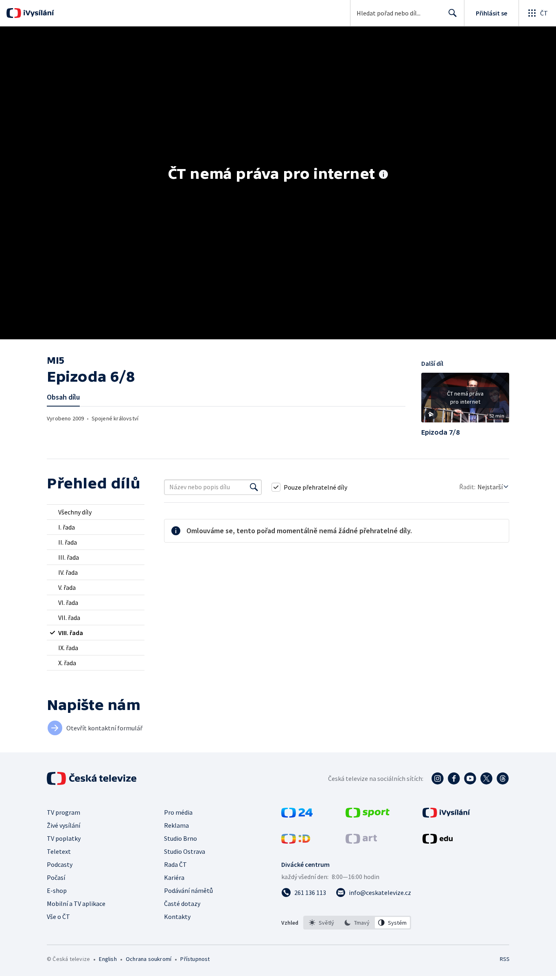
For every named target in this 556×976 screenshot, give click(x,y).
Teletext (59, 851)
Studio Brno (180, 838)
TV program (63, 812)
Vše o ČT (58, 916)
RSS (505, 959)
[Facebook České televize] (453, 778)
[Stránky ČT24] (297, 815)
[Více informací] (383, 175)
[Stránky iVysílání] (446, 815)
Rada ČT (175, 864)
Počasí (56, 877)
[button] (465, 400)
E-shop (57, 890)
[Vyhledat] (254, 487)
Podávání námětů (188, 890)
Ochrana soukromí (148, 959)
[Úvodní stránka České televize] (92, 778)
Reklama (176, 825)
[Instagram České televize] (437, 778)
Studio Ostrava (184, 851)
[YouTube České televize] (470, 778)
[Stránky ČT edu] (437, 841)
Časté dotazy (182, 903)
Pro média (178, 812)
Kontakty (177, 916)
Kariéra (174, 877)
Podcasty (59, 864)
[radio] (95, 512)
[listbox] (357, 923)
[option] (321, 922)
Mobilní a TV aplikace (76, 903)
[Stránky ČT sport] (368, 815)
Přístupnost (195, 959)
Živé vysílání (63, 825)
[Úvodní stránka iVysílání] (38, 13)
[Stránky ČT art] (361, 841)
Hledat (452, 13)
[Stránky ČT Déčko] (295, 841)
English (107, 959)
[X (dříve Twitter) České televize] (486, 778)
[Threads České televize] (502, 778)
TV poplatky (64, 838)
